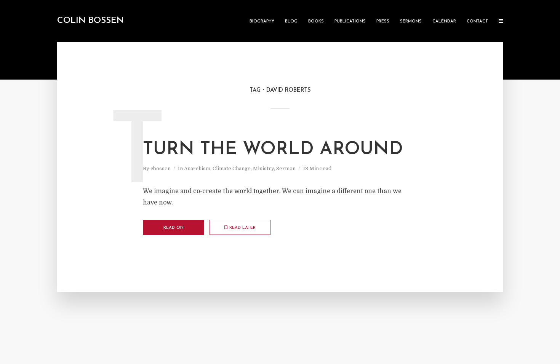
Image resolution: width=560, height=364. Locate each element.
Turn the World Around (273, 149)
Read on (173, 228)
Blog (291, 21)
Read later (242, 228)
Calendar (444, 21)
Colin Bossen (90, 20)
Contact (477, 21)
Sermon (286, 168)
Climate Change (232, 168)
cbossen (160, 168)
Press (382, 21)
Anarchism (197, 168)
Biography (262, 21)
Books (316, 21)
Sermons (411, 21)
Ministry (263, 168)
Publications (350, 21)
